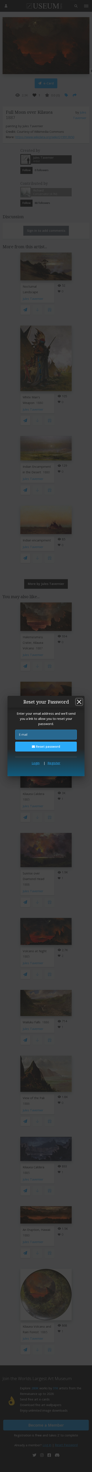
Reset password (47, 746)
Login (36, 763)
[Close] (79, 702)
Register (53, 763)
